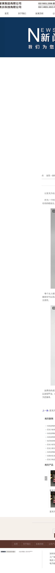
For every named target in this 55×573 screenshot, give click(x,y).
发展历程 (39, 13)
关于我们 (22, 13)
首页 (7, 13)
